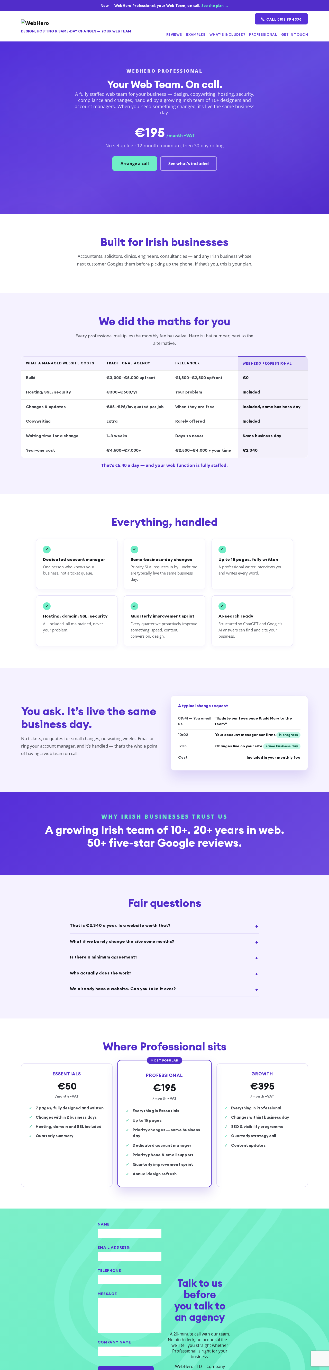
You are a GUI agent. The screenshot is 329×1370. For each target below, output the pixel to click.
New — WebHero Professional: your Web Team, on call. (164, 5)
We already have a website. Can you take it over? (123, 988)
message (107, 1293)
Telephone (109, 1270)
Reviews (174, 34)
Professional (263, 34)
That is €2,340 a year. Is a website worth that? (120, 925)
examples (195, 34)
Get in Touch (294, 34)
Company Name (114, 1342)
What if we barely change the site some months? (122, 941)
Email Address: (114, 1247)
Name (103, 1224)
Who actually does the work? (100, 972)
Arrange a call (135, 163)
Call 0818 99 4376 (282, 19)
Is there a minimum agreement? (104, 957)
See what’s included (188, 163)
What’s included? (227, 34)
